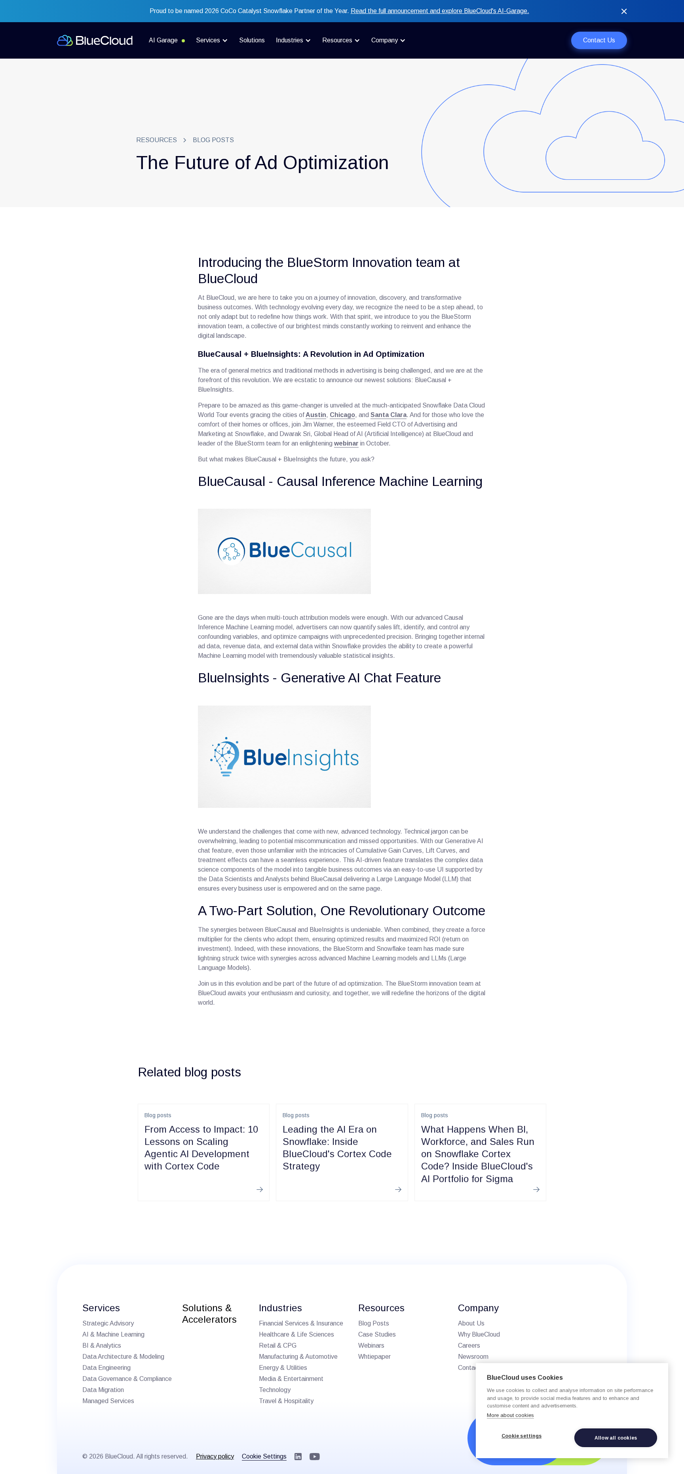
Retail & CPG (277, 1345)
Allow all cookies (616, 1438)
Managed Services (108, 1401)
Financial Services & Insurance (301, 1323)
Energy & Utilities (283, 1367)
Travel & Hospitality (286, 1401)
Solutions (252, 40)
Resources (156, 140)
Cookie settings (522, 1436)
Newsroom (473, 1356)
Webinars (371, 1345)
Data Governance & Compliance (127, 1378)
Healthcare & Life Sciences (296, 1334)
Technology (275, 1389)
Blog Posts (373, 1323)
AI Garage (163, 40)
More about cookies (510, 1415)
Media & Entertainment (291, 1378)
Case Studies (377, 1334)
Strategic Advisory (108, 1323)
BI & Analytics (101, 1345)
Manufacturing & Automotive (298, 1356)
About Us (471, 1323)
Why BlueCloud (479, 1334)
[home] (95, 40)
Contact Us (599, 40)
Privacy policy (215, 1456)
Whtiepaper (374, 1356)
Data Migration (103, 1389)
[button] (212, 40)
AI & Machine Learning (113, 1334)
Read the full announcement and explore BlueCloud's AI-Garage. (440, 11)
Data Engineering (106, 1367)
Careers (469, 1345)
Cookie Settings (264, 1456)
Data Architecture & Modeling (123, 1356)
